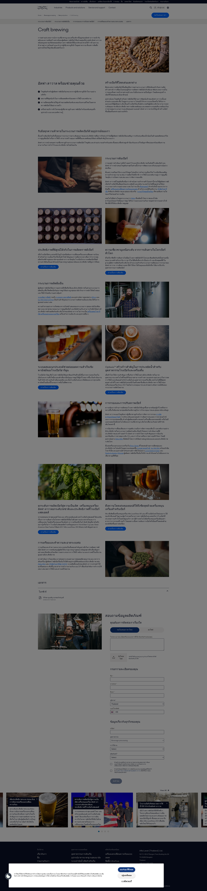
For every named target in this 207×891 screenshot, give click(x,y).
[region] (86, 875)
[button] (8, 876)
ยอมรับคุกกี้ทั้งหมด (126, 870)
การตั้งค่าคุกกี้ (127, 881)
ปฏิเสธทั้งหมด (127, 875)
